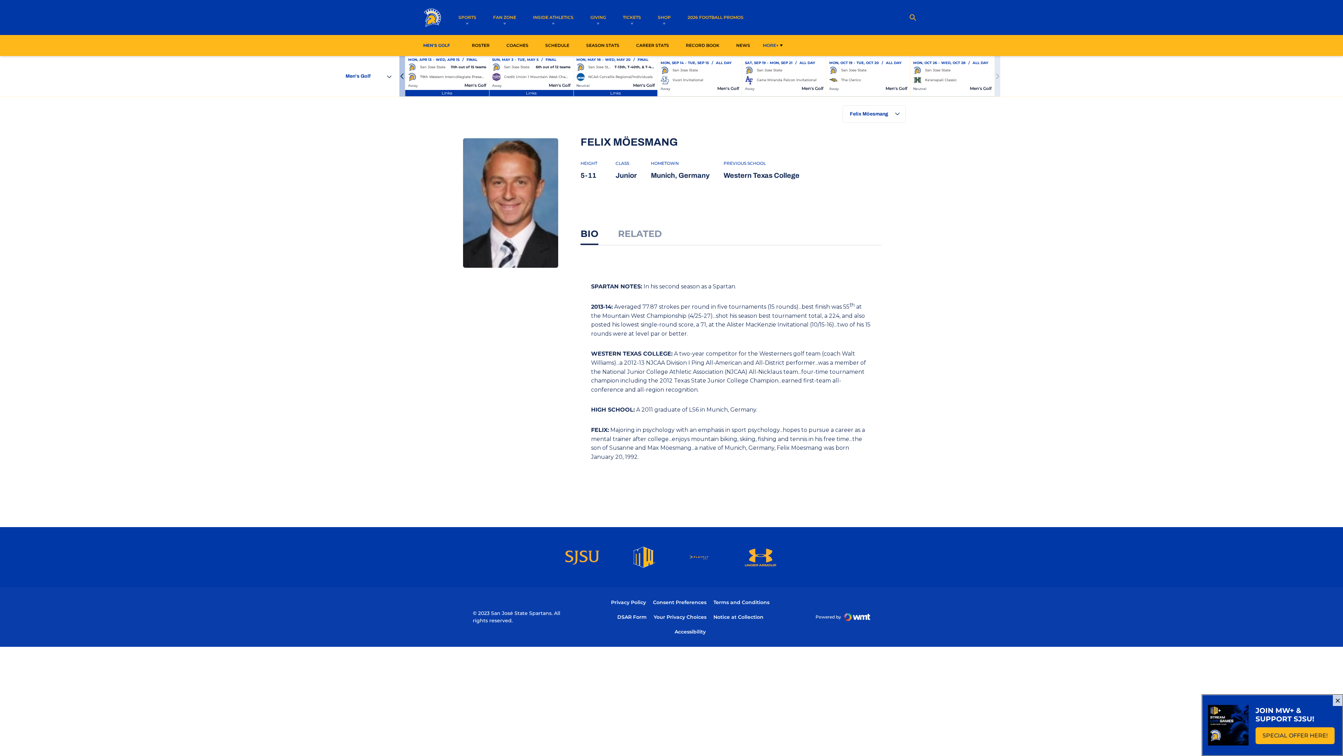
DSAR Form (632, 617)
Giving (598, 17)
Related (640, 233)
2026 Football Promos (716, 17)
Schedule (557, 45)
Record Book (702, 45)
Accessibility (690, 631)
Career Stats (654, 45)
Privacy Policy (628, 602)
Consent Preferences (679, 602)
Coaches (517, 45)
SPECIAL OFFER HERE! (1299, 737)
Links (447, 93)
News (743, 45)
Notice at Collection (738, 617)
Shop (664, 17)
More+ (771, 45)
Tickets (632, 17)
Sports (467, 17)
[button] (402, 76)
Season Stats (605, 45)
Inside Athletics (553, 17)
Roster (481, 45)
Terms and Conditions (741, 602)
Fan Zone (504, 17)
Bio (589, 233)
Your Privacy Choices (680, 617)
